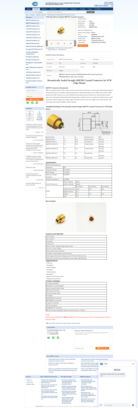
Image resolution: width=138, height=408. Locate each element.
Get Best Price (62, 49)
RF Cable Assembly (31, 57)
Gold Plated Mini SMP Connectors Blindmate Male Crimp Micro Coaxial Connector (88, 382)
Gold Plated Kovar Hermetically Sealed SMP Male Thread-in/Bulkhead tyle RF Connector (88, 395)
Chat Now (106, 4)
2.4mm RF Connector (31, 34)
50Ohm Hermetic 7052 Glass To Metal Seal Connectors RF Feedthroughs (49, 386)
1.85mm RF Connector (32, 32)
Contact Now (35, 99)
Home (28, 9)
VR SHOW (97, 9)
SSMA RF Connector (31, 43)
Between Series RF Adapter (33, 46)
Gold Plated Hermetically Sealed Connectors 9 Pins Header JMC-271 (49, 398)
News (90, 9)
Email (111, 4)
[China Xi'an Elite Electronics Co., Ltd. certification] (30, 120)
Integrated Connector (31, 78)
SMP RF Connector (41, 15)
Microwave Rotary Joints (32, 75)
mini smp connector (66, 323)
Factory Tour (53, 9)
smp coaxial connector (54, 323)
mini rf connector (76, 323)
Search (91, 12)
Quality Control (63, 9)
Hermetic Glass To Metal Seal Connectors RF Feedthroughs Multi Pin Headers (48, 381)
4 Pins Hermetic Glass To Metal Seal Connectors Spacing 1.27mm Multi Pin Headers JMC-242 (49, 392)
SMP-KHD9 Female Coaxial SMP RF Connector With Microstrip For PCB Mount (88, 400)
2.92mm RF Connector (32, 37)
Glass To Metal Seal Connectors (34, 67)
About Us (44, 9)
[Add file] (101, 405)
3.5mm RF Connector (31, 40)
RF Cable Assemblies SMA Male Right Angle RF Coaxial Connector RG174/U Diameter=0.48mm (69, 382)
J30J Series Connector (32, 72)
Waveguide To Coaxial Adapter (34, 62)
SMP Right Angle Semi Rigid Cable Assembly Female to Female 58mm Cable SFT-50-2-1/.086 (69, 393)
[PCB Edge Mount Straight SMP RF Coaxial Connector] (61, 29)
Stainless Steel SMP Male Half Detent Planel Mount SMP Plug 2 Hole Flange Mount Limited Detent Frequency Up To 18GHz (62, 370)
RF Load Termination (31, 59)
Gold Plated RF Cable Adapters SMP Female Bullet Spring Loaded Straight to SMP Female (89, 388)
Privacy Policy (39, 406)
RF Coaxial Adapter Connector (34, 81)
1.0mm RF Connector (31, 29)
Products (36, 9)
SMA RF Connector (31, 20)
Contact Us (74, 9)
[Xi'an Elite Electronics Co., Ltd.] (35, 3)
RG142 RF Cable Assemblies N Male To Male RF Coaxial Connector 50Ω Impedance (69, 388)
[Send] (133, 405)
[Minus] (133, 364)
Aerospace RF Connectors (33, 49)
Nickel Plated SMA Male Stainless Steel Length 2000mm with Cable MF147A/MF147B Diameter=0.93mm (68, 400)
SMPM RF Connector (31, 26)
